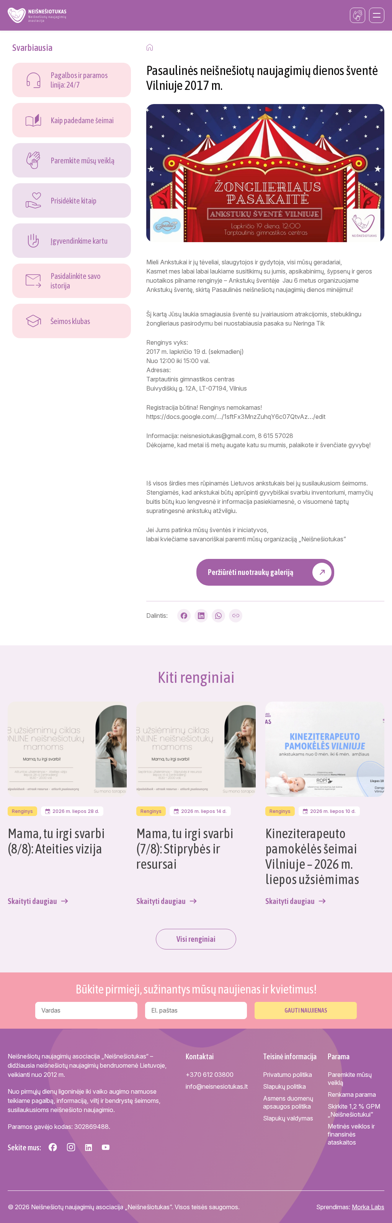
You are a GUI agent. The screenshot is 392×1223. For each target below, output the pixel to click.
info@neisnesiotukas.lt (217, 1086)
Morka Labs (368, 1207)
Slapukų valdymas (288, 1118)
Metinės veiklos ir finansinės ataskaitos (351, 1134)
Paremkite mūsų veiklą (350, 1078)
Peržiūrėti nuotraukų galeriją (250, 572)
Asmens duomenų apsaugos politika (288, 1102)
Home (149, 47)
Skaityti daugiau (32, 901)
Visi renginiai (196, 939)
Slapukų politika (284, 1086)
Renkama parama (352, 1094)
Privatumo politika (287, 1074)
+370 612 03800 (210, 1074)
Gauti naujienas (305, 1010)
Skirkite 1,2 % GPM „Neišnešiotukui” (354, 1110)
